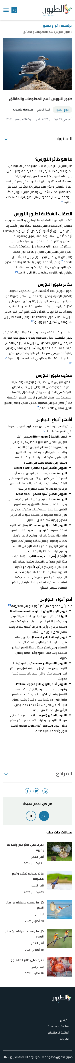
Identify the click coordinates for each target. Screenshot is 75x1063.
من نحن (64, 1020)
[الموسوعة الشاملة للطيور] (57, 10)
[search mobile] (14, 10)
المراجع (64, 773)
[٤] (44, 430)
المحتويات (63, 138)
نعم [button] (44, 816)
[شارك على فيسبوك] (28, 791)
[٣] (32, 321)
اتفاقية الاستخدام (58, 1032)
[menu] (6, 10)
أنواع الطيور (62, 109)
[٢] (16, 272)
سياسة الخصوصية (58, 1026)
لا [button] (31, 816)
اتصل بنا (64, 1038)
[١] (62, 201)
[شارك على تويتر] (36, 791)
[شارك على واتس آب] (45, 791)
